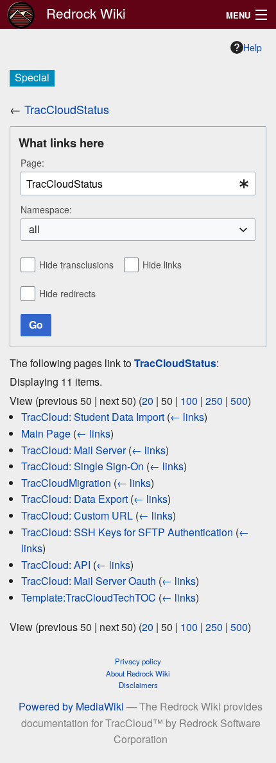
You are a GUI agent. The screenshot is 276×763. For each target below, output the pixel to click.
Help (252, 47)
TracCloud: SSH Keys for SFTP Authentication (127, 532)
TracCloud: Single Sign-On (82, 466)
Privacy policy (138, 661)
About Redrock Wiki (138, 673)
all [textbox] (34, 229)
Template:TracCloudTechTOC (88, 597)
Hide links (162, 264)
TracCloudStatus (66, 109)
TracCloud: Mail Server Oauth (88, 580)
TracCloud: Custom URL (77, 515)
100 (189, 400)
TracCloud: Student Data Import (92, 416)
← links (187, 416)
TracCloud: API (56, 564)
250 (214, 400)
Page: (32, 162)
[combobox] (138, 183)
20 (147, 400)
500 (239, 400)
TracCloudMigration (66, 482)
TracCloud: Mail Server (73, 450)
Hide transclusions (76, 264)
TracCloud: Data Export (74, 498)
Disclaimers (138, 685)
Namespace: (46, 209)
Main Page (46, 433)
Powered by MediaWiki (71, 706)
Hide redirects (67, 293)
